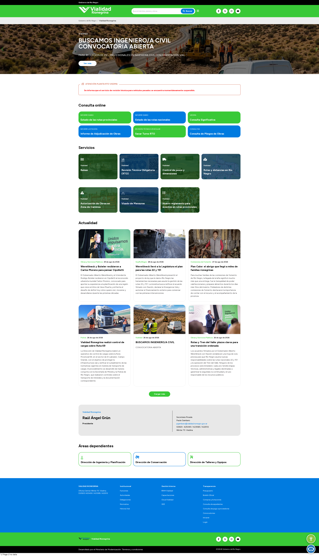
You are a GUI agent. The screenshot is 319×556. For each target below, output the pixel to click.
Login (205, 522)
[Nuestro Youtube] (238, 11)
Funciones (124, 491)
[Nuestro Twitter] (225, 11)
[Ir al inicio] (96, 11)
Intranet (206, 518)
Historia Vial (125, 509)
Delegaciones (125, 500)
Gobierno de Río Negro (88, 21)
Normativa (124, 504)
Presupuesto (208, 491)
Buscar (189, 11)
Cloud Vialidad (167, 500)
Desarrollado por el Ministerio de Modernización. (100, 549)
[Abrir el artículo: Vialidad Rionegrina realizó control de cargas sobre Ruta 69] (104, 319)
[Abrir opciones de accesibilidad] (311, 538)
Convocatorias (209, 513)
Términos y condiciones (132, 549)
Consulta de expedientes (213, 504)
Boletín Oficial (208, 495)
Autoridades (125, 495)
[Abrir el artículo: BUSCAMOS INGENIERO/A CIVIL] (159, 319)
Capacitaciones (167, 495)
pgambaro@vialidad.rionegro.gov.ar (191, 423)
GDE (163, 504)
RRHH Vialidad (167, 491)
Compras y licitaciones (212, 500)
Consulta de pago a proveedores (216, 509)
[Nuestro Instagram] (231, 11)
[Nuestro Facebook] (218, 11)
